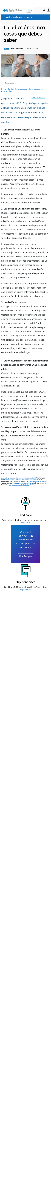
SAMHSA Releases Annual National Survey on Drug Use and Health (19, 480)
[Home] (17, 10)
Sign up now (25, 589)
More (29, 17)
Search (44, 10)
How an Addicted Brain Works (37, 481)
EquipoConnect (17, 48)
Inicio (3, 89)
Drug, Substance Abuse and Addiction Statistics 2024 (20, 478)
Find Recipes (25, 556)
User (48, 10)
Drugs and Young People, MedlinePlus (19, 485)
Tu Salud (12, 89)
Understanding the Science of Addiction (23, 483)
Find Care (25, 522)
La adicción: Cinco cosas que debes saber (22, 90)
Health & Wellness (13, 17)
